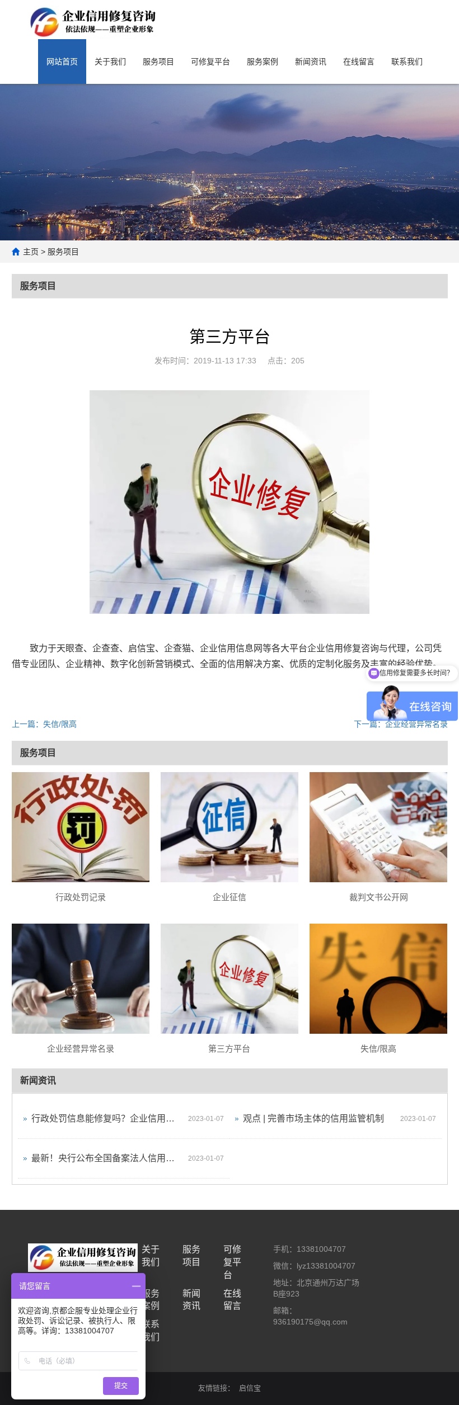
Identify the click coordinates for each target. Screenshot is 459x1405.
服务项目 (158, 61)
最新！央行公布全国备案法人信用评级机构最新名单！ (107, 1158)
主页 (31, 251)
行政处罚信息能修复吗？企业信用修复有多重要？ (107, 1118)
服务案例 (262, 61)
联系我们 (407, 61)
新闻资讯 (310, 61)
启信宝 (250, 1388)
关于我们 (110, 61)
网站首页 (62, 61)
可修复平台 (210, 61)
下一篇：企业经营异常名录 (401, 724)
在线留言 (358, 61)
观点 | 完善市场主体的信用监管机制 (313, 1118)
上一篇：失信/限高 (44, 724)
